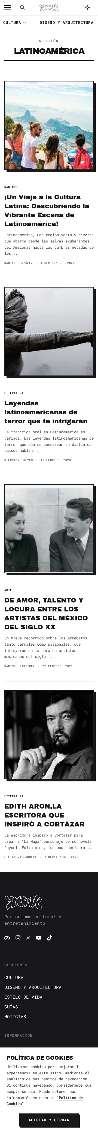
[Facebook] (7, 938)
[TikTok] (49, 938)
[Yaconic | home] (49, 902)
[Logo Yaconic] (49, 8)
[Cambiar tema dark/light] (88, 8)
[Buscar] (22, 8)
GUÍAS (11, 1006)
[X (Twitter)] (28, 938)
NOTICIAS (15, 1016)
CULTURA (12, 22)
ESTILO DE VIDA (23, 997)
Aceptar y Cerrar (49, 1119)
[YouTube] (38, 938)
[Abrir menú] (10, 8)
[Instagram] (18, 938)
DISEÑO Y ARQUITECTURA (66, 22)
